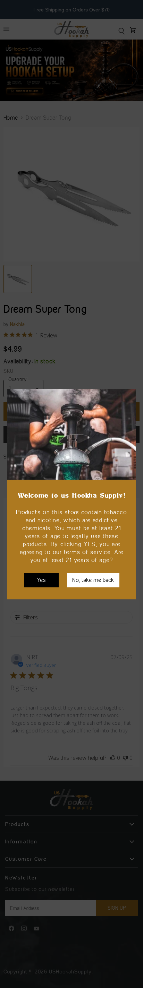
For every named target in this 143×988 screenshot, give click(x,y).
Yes (41, 579)
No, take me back (93, 579)
